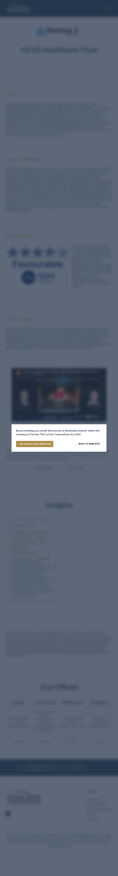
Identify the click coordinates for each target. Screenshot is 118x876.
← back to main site (87, 444)
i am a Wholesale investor (35, 444)
